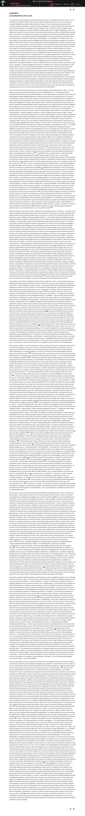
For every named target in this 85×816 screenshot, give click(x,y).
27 (38, 597)
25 (13, 547)
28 (55, 629)
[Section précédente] (70, 9)
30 (14, 705)
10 (46, 311)
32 (43, 762)
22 (29, 479)
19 (28, 458)
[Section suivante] (74, 9)
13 (29, 357)
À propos (77, 4)
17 (17, 440)
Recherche (67, 4)
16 (27, 432)
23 (24, 483)
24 (15, 541)
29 (61, 667)
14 (13, 375)
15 (35, 402)
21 (30, 475)
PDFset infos (72, 4)
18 (32, 444)
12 (29, 353)
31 (15, 718)
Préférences (58, 4)
